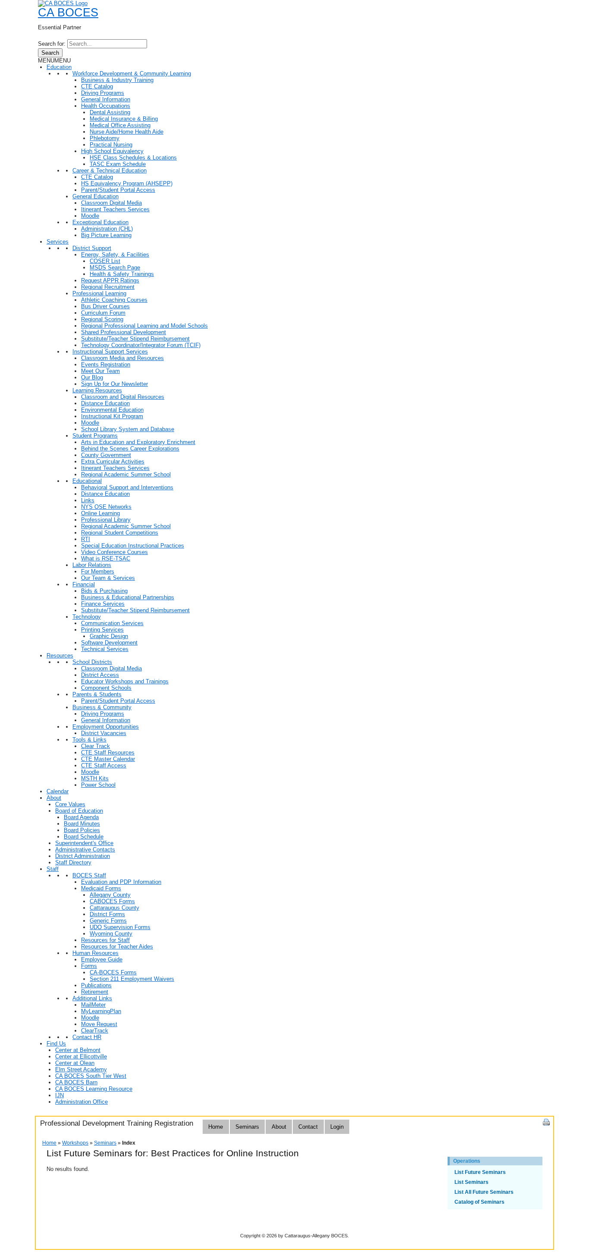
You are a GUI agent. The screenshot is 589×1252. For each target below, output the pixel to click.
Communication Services (112, 623)
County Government (106, 455)
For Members (97, 571)
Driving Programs (102, 93)
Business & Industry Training (117, 80)
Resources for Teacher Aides (117, 946)
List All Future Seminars (484, 1192)
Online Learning (100, 513)
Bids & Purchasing (104, 591)
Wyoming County (111, 933)
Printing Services (102, 629)
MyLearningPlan (101, 1011)
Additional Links (92, 998)
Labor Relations (91, 565)
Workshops (75, 1143)
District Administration (82, 856)
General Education (95, 196)
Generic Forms (108, 920)
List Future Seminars (480, 1172)
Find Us (56, 1043)
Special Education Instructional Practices (132, 545)
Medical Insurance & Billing (124, 119)
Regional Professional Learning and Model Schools (144, 325)
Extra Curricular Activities (112, 461)
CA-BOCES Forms (113, 972)
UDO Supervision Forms (120, 927)
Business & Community (102, 707)
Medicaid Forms (101, 888)
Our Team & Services (108, 578)
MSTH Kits (95, 778)
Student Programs (95, 435)
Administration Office (81, 1102)
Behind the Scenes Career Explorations (130, 448)
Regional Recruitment (108, 287)
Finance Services (103, 604)
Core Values (70, 804)
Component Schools (106, 688)
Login (337, 1127)
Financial (83, 584)
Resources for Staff (105, 940)
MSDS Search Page (115, 267)
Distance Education (105, 403)
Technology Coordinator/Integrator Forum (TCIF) (141, 345)
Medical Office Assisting (120, 125)
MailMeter (93, 1005)
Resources (60, 655)
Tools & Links (89, 739)
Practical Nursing (111, 144)
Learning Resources (97, 390)
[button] (54, 60)
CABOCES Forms (112, 901)
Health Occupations (105, 106)
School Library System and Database (127, 429)
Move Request (99, 1024)
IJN (59, 1095)
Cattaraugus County (114, 908)
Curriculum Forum (103, 313)
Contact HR (86, 1037)
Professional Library (106, 519)
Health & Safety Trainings (122, 274)
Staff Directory (73, 862)
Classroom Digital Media (111, 203)
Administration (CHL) (107, 228)
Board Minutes (82, 823)
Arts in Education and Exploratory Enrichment (138, 442)
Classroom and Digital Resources (122, 397)
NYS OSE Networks (106, 507)
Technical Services (104, 649)
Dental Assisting (110, 112)
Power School (98, 785)
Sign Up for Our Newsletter (114, 384)
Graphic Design (109, 636)
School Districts (92, 662)
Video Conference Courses (114, 552)
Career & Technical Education (109, 170)
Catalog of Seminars (479, 1202)
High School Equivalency (112, 151)
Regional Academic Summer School (126, 474)
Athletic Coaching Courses (114, 300)
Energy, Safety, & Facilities (115, 254)
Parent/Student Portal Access (118, 190)
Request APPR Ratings (110, 280)
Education (59, 67)
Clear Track (95, 746)
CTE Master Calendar (108, 759)
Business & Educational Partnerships (127, 597)
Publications (96, 985)
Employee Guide (101, 959)
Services (58, 241)
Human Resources (95, 953)
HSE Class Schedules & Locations (133, 157)
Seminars (247, 1127)
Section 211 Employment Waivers (132, 979)
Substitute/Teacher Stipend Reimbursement (135, 338)
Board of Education (79, 811)
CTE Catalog (97, 86)
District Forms (107, 914)
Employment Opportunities (105, 726)
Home (215, 1127)
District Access (100, 675)
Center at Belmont (77, 1050)
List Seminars (471, 1182)
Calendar (58, 791)
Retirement (94, 992)
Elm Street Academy (81, 1069)
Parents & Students (97, 694)
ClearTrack (94, 1030)
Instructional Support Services (110, 351)
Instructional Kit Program (112, 416)
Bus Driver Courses (105, 306)
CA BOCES (68, 12)
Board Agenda (81, 817)
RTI (85, 539)
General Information (105, 99)
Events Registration (105, 364)
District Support (91, 248)
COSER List (105, 261)
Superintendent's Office (84, 843)
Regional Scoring (102, 319)
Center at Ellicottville (81, 1056)
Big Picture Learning (106, 235)
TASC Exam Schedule (118, 164)
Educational (87, 481)
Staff (53, 869)
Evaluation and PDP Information (121, 882)
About (54, 798)
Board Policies (82, 830)
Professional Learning (99, 293)
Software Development (109, 642)
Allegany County (110, 895)
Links (87, 500)
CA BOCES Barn (76, 1082)
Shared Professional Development (123, 332)
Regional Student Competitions (119, 532)
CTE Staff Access (103, 765)
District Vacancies (103, 733)
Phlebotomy (104, 138)
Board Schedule (83, 836)
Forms (89, 966)
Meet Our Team (100, 371)
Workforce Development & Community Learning (131, 73)
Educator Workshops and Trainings (125, 681)
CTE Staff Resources (108, 752)
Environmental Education (112, 410)
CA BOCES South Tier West (90, 1076)
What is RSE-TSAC (105, 558)
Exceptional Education (100, 222)
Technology (86, 616)
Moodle (90, 216)
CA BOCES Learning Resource (93, 1089)
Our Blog (92, 377)
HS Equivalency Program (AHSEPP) (126, 183)
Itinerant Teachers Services (115, 209)
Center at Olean (74, 1063)
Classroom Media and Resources (122, 358)
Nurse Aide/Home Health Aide (126, 131)
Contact (308, 1127)
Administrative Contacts (85, 849)
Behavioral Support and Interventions (127, 487)
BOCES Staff (89, 875)
